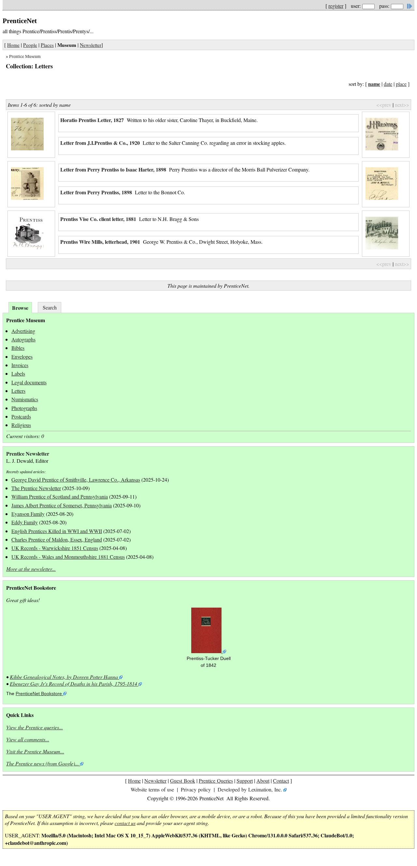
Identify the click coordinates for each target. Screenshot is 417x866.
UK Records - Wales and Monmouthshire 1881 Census (68, 556)
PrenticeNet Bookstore (39, 693)
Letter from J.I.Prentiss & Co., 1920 (100, 142)
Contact (281, 780)
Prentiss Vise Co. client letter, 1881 (98, 219)
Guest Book (182, 780)
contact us (125, 822)
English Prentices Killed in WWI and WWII (56, 531)
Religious (21, 424)
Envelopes (22, 356)
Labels (18, 373)
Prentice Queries (216, 780)
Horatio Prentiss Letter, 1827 (92, 120)
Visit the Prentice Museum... (35, 751)
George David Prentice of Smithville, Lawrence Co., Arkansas (75, 479)
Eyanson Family (28, 513)
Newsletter (90, 45)
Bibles (17, 347)
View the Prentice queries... (34, 727)
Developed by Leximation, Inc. (250, 789)
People (30, 45)
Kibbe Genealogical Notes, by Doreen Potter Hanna (64, 676)
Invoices (19, 365)
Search (50, 307)
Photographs (24, 408)
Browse (20, 307)
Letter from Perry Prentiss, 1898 (96, 192)
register (335, 5)
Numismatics (24, 399)
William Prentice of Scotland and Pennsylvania (59, 496)
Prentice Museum (25, 56)
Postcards (21, 416)
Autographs (23, 339)
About (262, 780)
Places (47, 45)
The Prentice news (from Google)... (42, 763)
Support (245, 780)
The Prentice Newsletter (36, 488)
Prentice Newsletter (27, 453)
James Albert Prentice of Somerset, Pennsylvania (61, 505)
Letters (18, 390)
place (401, 83)
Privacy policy (196, 789)
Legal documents (29, 382)
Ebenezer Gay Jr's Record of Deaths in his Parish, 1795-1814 (73, 683)
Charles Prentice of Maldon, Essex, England (56, 539)
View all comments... (27, 739)
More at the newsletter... (31, 568)
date (388, 83)
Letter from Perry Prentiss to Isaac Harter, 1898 (113, 169)
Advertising (23, 330)
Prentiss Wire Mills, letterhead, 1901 (100, 241)
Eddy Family (24, 522)
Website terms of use (152, 789)
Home (13, 45)
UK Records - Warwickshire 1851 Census (54, 547)
